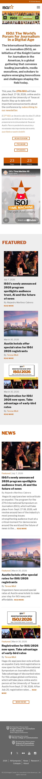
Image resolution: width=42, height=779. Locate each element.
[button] (5, 17)
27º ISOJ (7, 116)
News (9, 433)
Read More (9, 306)
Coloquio (17, 763)
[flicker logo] (23, 755)
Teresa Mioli (12, 355)
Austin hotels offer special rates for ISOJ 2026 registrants (18, 347)
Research (35, 761)
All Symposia (15, 761)
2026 (5, 761)
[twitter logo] (17, 755)
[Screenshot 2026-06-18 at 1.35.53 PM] (21, 17)
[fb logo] (11, 755)
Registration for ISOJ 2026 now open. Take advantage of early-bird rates (20, 649)
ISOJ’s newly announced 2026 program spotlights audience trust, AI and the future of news (20, 291)
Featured (6, 473)
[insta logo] (35, 755)
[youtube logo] (29, 755)
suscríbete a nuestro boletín (13, 132)
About (26, 763)
